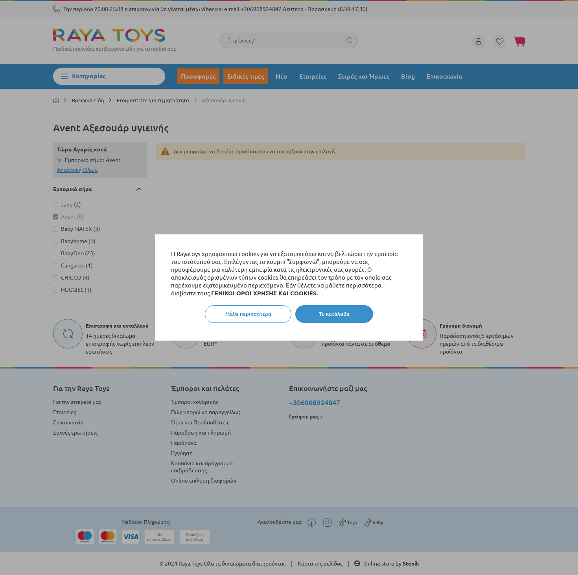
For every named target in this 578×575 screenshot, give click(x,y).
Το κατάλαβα (334, 314)
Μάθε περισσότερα (248, 314)
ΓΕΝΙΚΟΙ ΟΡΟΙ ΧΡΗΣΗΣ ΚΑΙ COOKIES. (264, 293)
